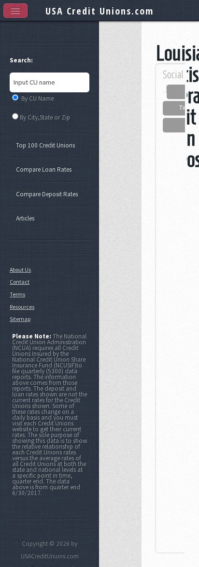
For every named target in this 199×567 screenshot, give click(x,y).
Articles (25, 218)
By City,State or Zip (45, 117)
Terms (17, 294)
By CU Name (37, 98)
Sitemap (20, 318)
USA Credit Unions (99, 10)
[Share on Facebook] (177, 92)
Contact (19, 281)
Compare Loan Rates (43, 169)
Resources (22, 306)
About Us (20, 269)
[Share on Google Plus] (176, 125)
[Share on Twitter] (171, 108)
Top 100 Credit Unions (45, 145)
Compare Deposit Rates (47, 194)
